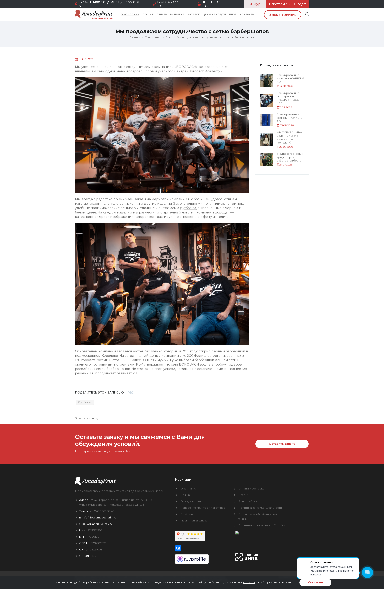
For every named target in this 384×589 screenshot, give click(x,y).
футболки (188, 208)
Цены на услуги (214, 14)
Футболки (85, 402)
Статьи (243, 494)
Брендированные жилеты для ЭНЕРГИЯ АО (290, 79)
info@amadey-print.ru (102, 517)
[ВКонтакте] (130, 392)
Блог (232, 14)
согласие (249, 582)
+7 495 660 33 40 (103, 511)
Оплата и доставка (251, 488)
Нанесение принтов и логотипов (202, 507)
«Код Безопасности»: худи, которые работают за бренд (290, 157)
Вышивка (177, 14)
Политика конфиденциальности (260, 507)
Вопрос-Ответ (249, 501)
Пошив (148, 14)
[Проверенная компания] (202, 557)
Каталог (193, 14)
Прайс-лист (188, 514)
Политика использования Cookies (262, 525)
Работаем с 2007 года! (287, 4)
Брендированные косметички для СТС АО (289, 118)
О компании (130, 14)
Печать (161, 14)
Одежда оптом (190, 501)
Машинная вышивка (193, 520)
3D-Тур (254, 4)
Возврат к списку (86, 418)
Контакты (247, 14)
